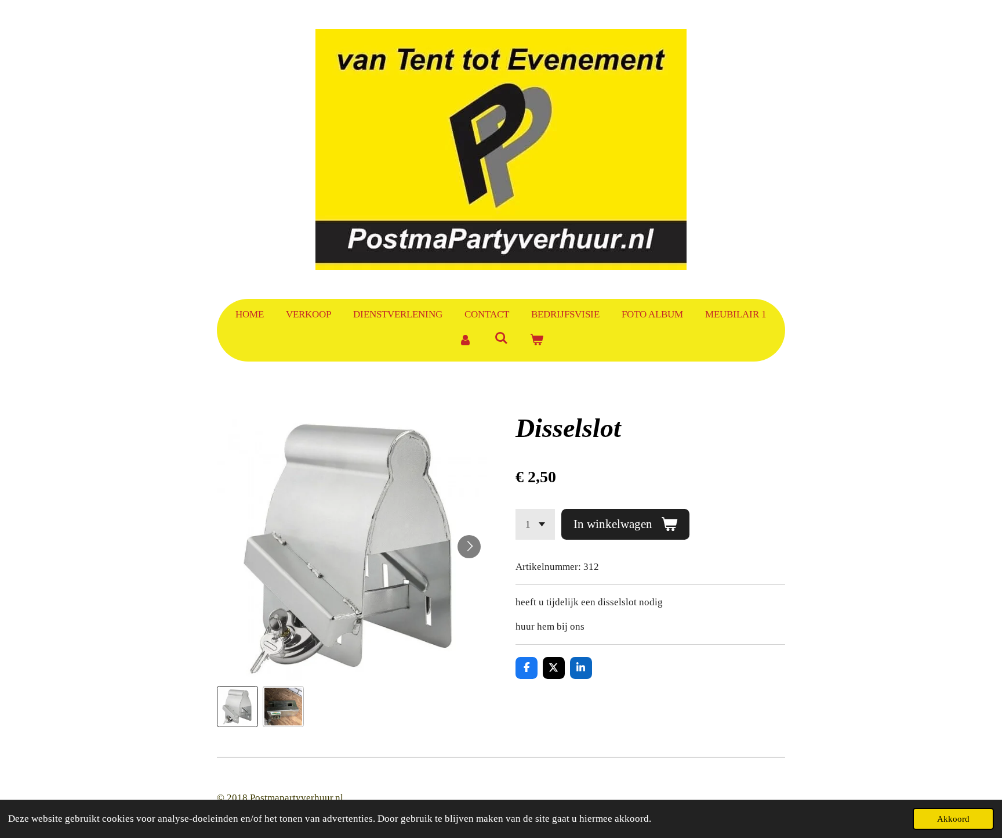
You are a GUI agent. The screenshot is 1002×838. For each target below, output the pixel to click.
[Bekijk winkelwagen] (537, 340)
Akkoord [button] (953, 818)
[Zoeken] (501, 339)
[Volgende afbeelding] (469, 546)
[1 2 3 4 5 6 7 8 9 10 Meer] (535, 524)
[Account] (465, 340)
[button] (237, 706)
